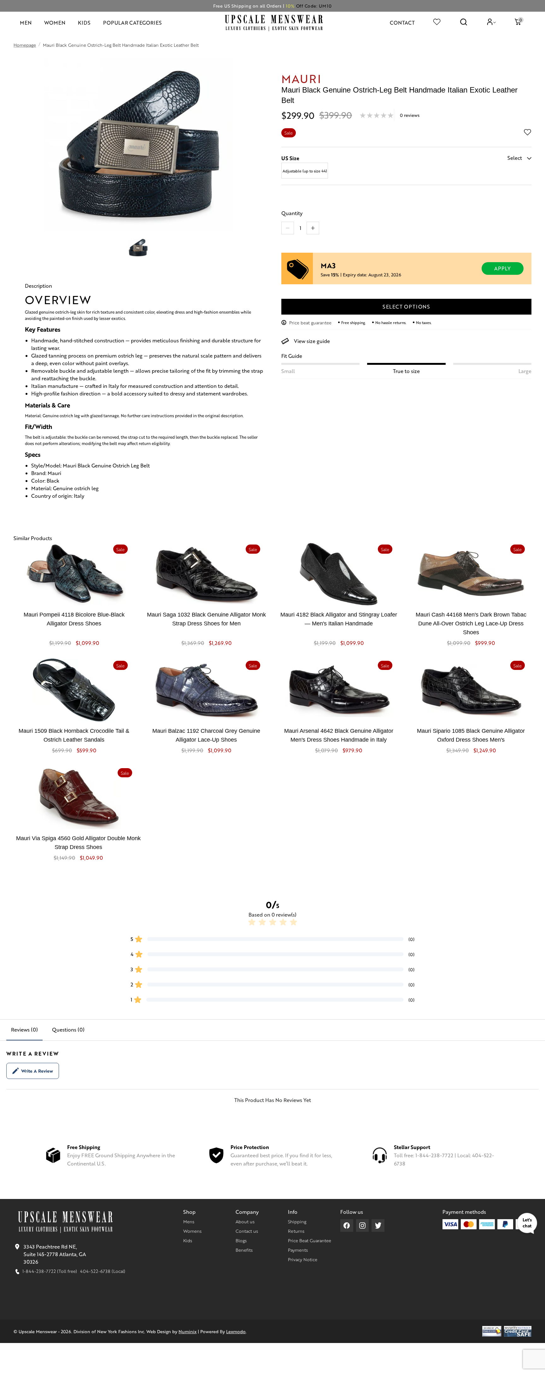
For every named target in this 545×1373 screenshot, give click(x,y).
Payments (298, 1250)
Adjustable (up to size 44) (305, 170)
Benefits (244, 1250)
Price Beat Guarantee (309, 1240)
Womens (192, 1231)
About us (245, 1221)
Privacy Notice (302, 1259)
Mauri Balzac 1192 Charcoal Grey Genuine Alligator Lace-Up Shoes (206, 735)
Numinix (187, 1331)
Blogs (241, 1240)
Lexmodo (236, 1331)
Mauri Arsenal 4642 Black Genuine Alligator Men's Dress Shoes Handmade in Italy (338, 735)
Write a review (37, 1071)
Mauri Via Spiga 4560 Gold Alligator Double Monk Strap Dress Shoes (78, 842)
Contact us (247, 1231)
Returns (296, 1231)
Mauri (301, 78)
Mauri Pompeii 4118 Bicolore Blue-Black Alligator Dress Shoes (74, 619)
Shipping (297, 1221)
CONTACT (402, 22)
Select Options (406, 306)
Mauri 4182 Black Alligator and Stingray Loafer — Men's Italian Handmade (338, 619)
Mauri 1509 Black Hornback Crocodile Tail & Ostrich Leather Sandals (74, 735)
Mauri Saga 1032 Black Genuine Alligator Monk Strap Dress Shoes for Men (206, 619)
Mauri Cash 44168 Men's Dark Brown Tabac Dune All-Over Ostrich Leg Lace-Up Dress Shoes (471, 623)
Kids (187, 1240)
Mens (188, 1221)
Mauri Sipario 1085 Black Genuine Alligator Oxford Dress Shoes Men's (471, 735)
